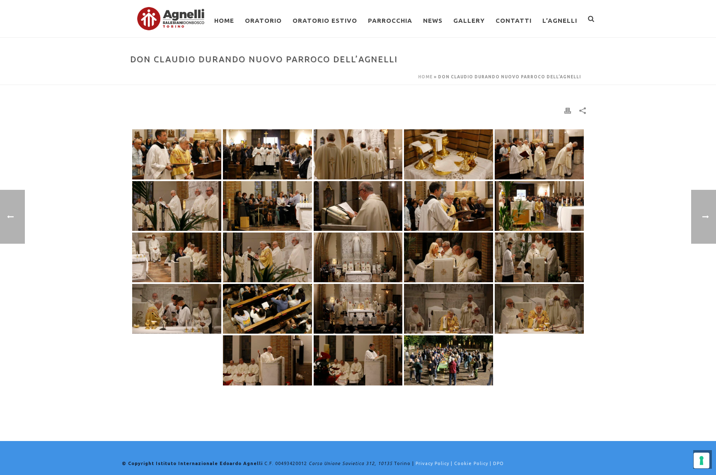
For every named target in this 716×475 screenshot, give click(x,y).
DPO (498, 463)
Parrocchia (390, 20)
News (433, 20)
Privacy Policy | (435, 463)
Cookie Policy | (473, 463)
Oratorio (263, 20)
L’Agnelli (559, 20)
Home (224, 20)
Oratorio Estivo (325, 20)
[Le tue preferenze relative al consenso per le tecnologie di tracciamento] (701, 460)
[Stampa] (567, 110)
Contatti (514, 20)
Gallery (469, 20)
